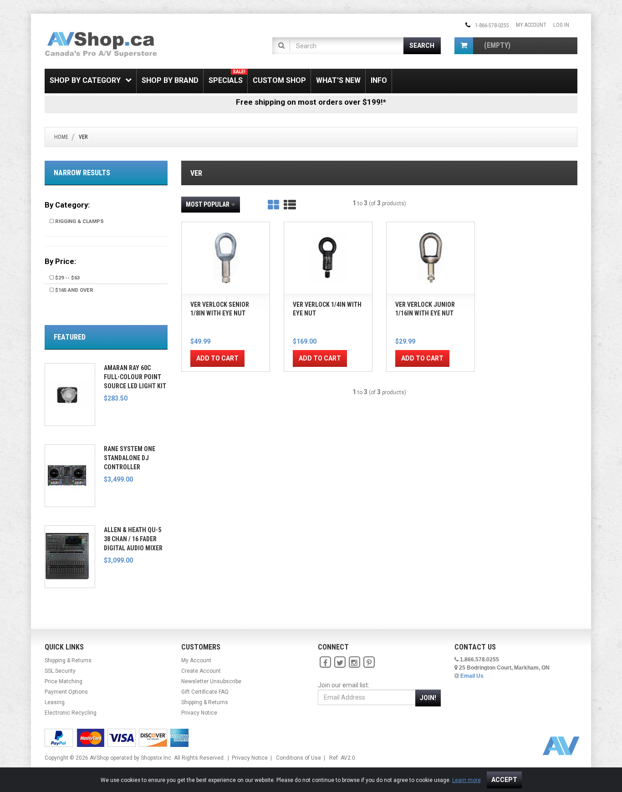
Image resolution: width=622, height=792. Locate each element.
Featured (70, 337)
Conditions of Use (298, 758)
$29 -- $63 (67, 278)
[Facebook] (325, 662)
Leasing (55, 702)
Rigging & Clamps (79, 221)
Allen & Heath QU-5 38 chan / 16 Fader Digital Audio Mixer (133, 539)
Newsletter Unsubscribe (211, 681)
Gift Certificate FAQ (205, 692)
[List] (290, 205)
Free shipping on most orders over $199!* (311, 102)
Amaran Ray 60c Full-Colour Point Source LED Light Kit (135, 377)
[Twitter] (339, 662)
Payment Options (66, 692)
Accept (504, 779)
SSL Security (60, 671)
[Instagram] (354, 662)
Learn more (466, 780)
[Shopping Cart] (463, 45)
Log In (561, 25)
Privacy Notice (199, 713)
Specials (227, 77)
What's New (338, 80)
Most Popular (207, 204)
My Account (531, 25)
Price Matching (63, 681)
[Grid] (273, 205)
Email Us (472, 676)
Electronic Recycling (71, 713)
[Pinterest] (369, 662)
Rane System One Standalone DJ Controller (129, 458)
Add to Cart (217, 358)
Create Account (201, 671)
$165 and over (73, 290)
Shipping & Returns (68, 660)
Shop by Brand (170, 80)
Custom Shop (279, 80)
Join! (428, 697)
